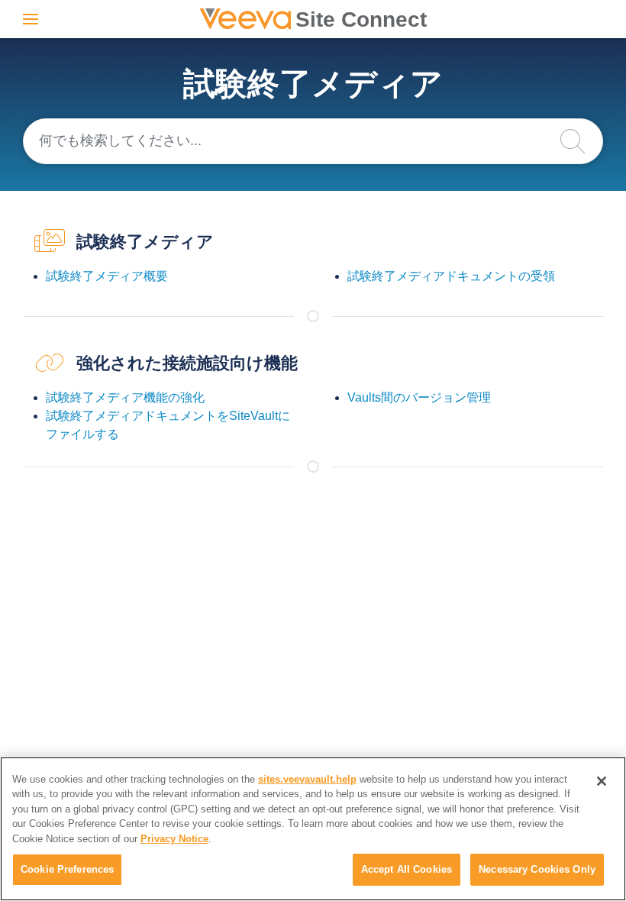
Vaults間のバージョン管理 (419, 397)
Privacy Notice (174, 838)
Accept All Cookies (406, 869)
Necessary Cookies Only (537, 869)
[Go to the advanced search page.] (580, 141)
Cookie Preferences (67, 869)
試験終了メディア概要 (107, 276)
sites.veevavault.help (307, 779)
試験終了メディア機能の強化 (125, 397)
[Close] (601, 781)
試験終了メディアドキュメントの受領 (451, 276)
